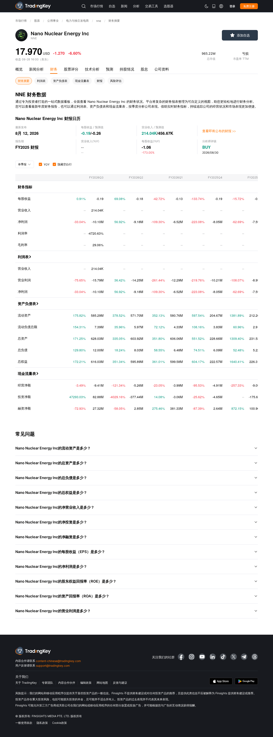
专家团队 (47, 682)
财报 (99, 80)
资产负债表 (60, 80)
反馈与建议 (120, 682)
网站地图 (102, 682)
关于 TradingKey (26, 682)
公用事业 (53, 20)
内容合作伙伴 (66, 682)
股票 (37, 20)
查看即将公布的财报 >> (219, 130)
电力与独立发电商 (77, 20)
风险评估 (115, 80)
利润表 (41, 80)
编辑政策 (86, 682)
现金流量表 (82, 80)
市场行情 (21, 20)
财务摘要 (23, 80)
